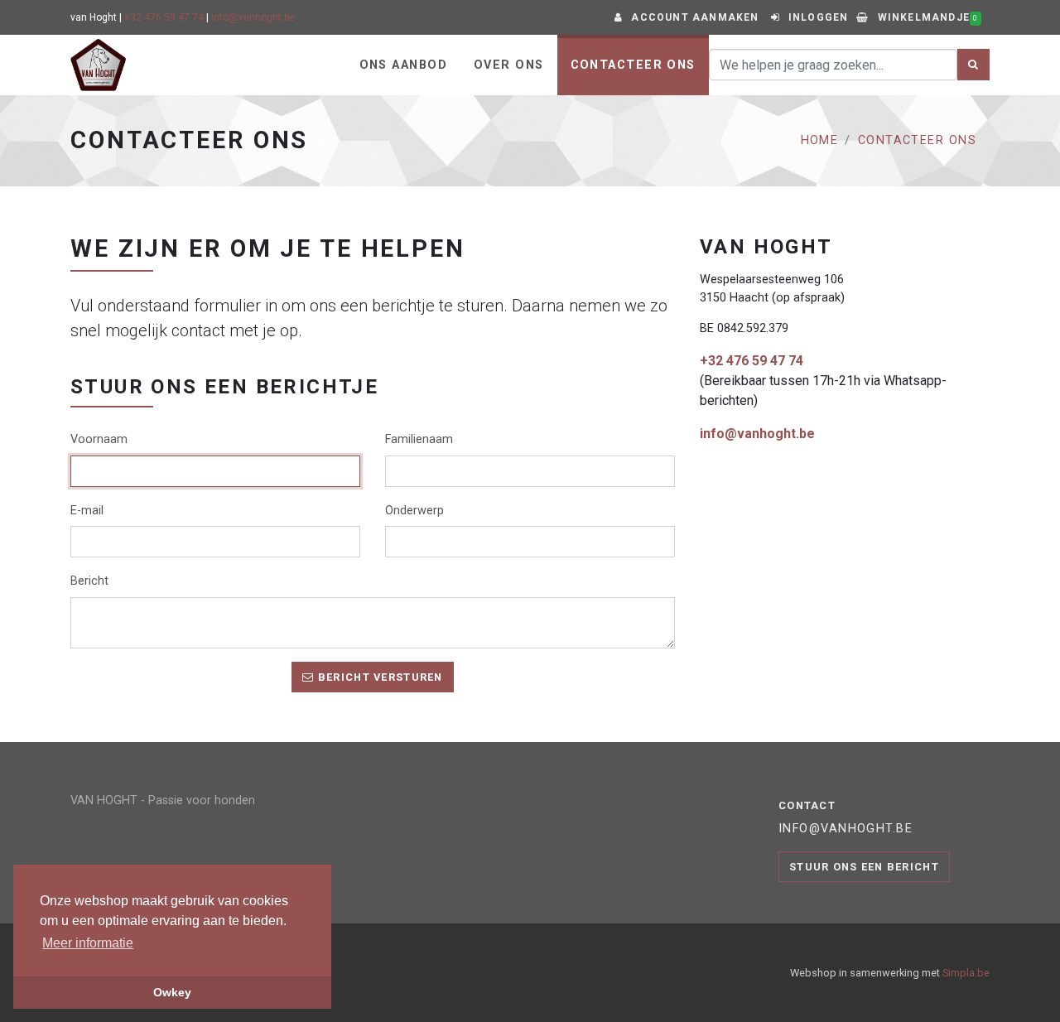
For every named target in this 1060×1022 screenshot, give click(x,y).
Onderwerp (414, 511)
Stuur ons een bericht (864, 867)
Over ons (509, 65)
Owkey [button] (172, 992)
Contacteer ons (633, 65)
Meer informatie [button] (87, 943)
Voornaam (99, 439)
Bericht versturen (379, 677)
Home (820, 140)
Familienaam (419, 439)
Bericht (89, 581)
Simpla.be (966, 973)
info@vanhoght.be (253, 17)
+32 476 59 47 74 (164, 17)
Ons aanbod (403, 65)
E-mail (87, 511)
